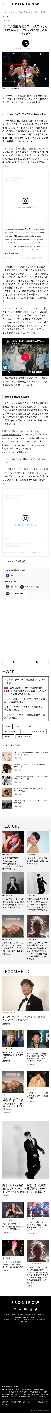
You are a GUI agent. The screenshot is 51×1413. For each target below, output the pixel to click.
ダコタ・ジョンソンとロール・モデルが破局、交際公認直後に (24, 700)
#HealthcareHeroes (35, 438)
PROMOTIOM (7, 855)
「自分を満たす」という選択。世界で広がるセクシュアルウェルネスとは (37, 861)
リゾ (11, 131)
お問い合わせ (41, 1319)
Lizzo (6, 258)
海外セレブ (8, 737)
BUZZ (32, 1317)
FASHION (13, 1315)
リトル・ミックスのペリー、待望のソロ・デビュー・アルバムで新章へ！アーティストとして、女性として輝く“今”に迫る (13, 948)
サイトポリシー (15, 1319)
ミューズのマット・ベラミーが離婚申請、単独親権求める (24, 708)
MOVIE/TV (27, 1315)
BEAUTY (20, 1315)
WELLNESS (18, 1317)
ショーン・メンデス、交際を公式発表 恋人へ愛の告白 (24, 716)
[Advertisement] (25, 628)
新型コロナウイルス (38, 732)
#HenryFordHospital (11, 434)
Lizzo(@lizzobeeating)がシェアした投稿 (20, 552)
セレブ (19, 726)
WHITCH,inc (34, 1410)
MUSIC (34, 1315)
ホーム (4, 12)
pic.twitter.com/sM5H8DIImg (15, 451)
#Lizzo (19, 441)
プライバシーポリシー (28, 1319)
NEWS (7, 1315)
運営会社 (6, 1319)
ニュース (12, 12)
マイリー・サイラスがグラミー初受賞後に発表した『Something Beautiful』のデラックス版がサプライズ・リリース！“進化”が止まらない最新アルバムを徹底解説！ (37, 951)
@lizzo (15, 431)
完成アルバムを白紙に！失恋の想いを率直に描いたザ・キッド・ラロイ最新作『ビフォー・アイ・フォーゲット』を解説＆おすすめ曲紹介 (38, 906)
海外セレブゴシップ (24, 737)
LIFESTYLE (26, 1317)
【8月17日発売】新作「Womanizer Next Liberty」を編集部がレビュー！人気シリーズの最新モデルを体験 (25, 690)
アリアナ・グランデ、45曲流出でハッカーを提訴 (24, 681)
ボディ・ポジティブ (10, 732)
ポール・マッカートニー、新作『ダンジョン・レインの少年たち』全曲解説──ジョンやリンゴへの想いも (13, 903)
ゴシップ (7, 726)
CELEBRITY (41, 1315)
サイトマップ (24, 1322)
